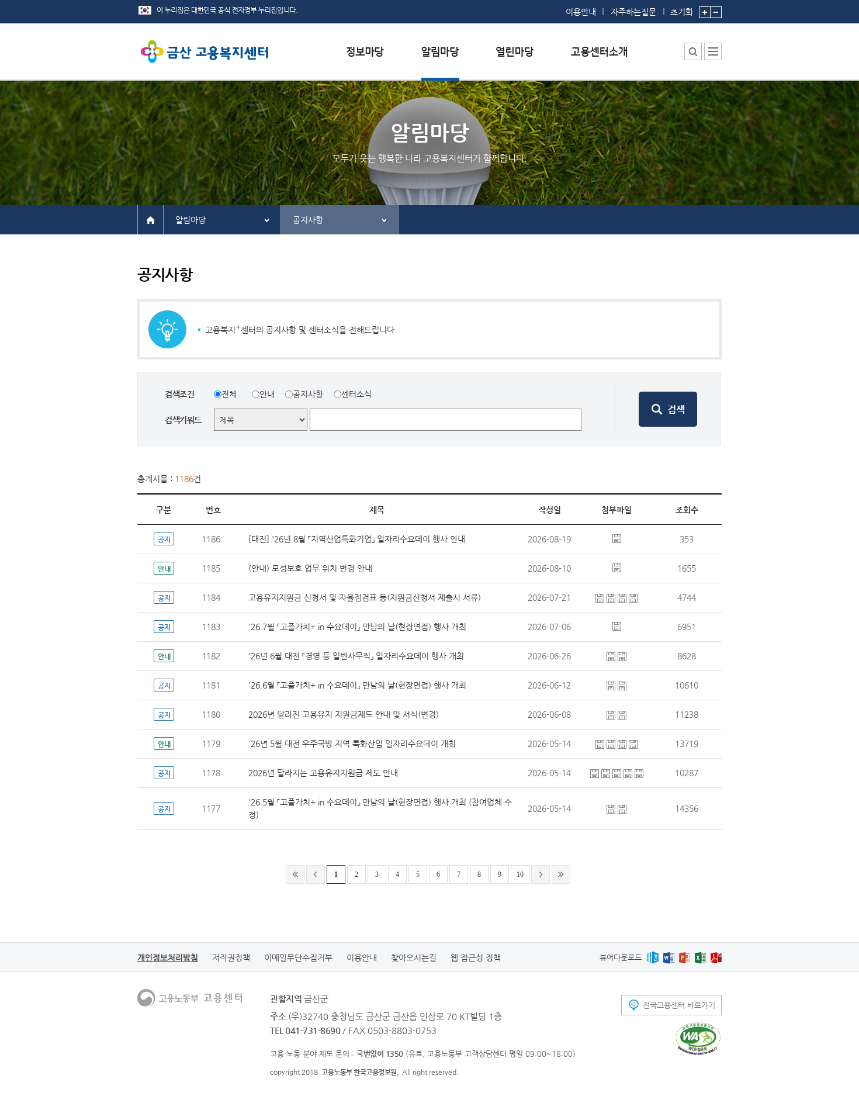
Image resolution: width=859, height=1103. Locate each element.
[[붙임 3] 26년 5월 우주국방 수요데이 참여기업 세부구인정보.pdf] (601, 743)
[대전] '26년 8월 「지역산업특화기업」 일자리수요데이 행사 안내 (356, 539)
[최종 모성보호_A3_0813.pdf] (616, 567)
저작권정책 (231, 957)
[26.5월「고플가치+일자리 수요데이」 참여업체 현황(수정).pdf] (612, 808)
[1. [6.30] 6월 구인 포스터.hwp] (622, 656)
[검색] (668, 409)
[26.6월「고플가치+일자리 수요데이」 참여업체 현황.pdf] (612, 685)
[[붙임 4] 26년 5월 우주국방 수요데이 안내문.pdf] (612, 743)
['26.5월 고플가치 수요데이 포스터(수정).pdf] (622, 808)
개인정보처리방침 (167, 957)
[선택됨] (440, 60)
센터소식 (356, 394)
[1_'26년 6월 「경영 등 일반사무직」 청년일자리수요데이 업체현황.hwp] (612, 656)
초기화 (681, 11)
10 (520, 874)
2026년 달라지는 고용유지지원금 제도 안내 (323, 772)
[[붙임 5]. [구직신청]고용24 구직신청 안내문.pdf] (633, 743)
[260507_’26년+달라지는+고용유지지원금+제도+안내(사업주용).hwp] (623, 597)
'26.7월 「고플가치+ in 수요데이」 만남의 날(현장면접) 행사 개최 (357, 626)
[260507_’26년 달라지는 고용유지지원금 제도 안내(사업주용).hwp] (622, 714)
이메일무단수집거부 (298, 957)
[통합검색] (693, 51)
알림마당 (190, 219)
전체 (229, 394)
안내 (267, 394)
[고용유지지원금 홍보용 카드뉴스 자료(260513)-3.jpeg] (639, 772)
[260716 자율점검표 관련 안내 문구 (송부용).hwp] (612, 597)
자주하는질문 (633, 11)
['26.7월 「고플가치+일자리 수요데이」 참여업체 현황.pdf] (616, 625)
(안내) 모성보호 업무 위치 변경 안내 (310, 568)
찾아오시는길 (414, 957)
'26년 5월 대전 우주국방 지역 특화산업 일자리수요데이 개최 (352, 743)
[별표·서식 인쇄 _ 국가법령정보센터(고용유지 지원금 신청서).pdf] (633, 597)
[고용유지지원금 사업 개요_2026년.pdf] (606, 772)
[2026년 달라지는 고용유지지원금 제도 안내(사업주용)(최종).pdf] (595, 772)
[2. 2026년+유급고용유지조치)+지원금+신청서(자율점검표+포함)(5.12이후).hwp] (601, 597)
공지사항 (308, 219)
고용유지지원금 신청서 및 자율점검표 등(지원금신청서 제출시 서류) (364, 597)
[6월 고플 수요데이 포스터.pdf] (622, 685)
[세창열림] (698, 1038)
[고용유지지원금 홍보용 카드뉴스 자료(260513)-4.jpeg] (618, 772)
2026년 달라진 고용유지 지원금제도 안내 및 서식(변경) (343, 714)
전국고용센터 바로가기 (679, 1005)
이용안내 (581, 11)
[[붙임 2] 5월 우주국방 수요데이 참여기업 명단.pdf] (623, 743)
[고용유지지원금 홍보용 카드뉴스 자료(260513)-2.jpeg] (629, 772)
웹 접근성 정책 (476, 957)
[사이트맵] (713, 51)
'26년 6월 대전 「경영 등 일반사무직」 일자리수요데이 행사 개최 (356, 656)
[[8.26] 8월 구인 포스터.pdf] (616, 537)
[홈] (150, 219)
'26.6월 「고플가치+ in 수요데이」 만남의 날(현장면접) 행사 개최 (357, 685)
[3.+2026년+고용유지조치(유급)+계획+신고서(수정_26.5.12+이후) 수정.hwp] (612, 714)
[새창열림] (652, 957)
